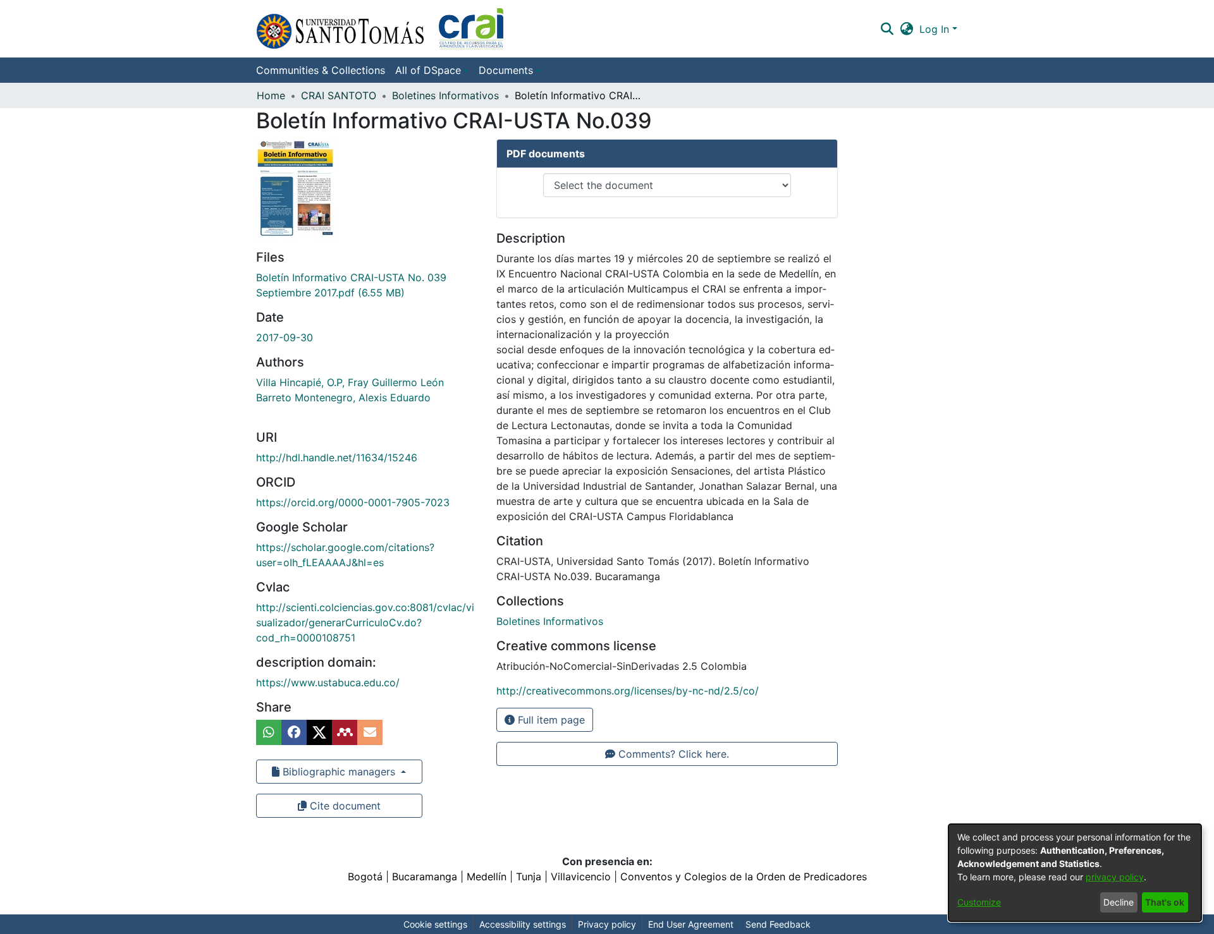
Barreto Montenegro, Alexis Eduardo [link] (343, 397)
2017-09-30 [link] (284, 337)
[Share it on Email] (370, 732)
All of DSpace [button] (428, 70)
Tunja (528, 876)
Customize (979, 902)
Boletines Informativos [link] (445, 95)
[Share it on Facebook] (294, 732)
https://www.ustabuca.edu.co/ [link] (328, 682)
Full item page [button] (550, 719)
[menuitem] (432, 70)
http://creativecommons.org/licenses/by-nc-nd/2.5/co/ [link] (627, 690)
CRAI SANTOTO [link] (338, 95)
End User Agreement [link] (690, 924)
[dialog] (1074, 872)
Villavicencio (581, 876)
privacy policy (1115, 876)
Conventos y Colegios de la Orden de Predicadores (743, 876)
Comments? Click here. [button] (672, 754)
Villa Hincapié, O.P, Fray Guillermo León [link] (350, 382)
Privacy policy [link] (607, 924)
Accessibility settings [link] (522, 924)
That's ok (1164, 902)
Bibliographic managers (338, 771)
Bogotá (365, 876)
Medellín (486, 876)
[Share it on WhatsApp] (268, 732)
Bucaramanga (424, 876)
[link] (549, 621)
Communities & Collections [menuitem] (320, 70)
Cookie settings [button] (435, 924)
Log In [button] (935, 29)
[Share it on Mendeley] (344, 732)
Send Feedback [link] (778, 924)
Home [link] (271, 95)
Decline (1118, 902)
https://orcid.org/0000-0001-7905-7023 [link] (353, 502)
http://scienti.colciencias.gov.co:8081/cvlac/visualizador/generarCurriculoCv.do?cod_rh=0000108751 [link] (365, 622)
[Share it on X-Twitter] (319, 732)
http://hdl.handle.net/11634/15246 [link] (336, 457)
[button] (379, 28)
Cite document (344, 805)
